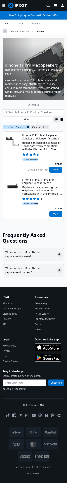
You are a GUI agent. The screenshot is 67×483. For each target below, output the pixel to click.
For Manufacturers (45, 318)
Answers (35, 23)
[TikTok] (8, 415)
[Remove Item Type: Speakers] (28, 127)
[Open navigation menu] (4, 5)
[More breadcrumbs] (5, 31)
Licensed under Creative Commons (33, 467)
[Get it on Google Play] (48, 358)
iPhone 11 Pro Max (20, 31)
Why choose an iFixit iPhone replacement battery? (22, 270)
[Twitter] (21, 415)
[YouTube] (34, 415)
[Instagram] (27, 415)
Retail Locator (42, 313)
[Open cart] (55, 5)
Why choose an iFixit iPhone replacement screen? (22, 254)
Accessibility (9, 345)
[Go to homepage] (19, 5)
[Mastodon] (40, 415)
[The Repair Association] (59, 415)
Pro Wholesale (42, 308)
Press (38, 324)
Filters (27, 119)
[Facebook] (14, 415)
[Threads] (53, 415)
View (55, 169)
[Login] (62, 5)
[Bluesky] (46, 415)
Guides (21, 23)
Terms (6, 356)
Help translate (31, 405)
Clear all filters (40, 127)
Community (41, 303)
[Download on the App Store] (48, 347)
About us (7, 303)
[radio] (56, 119)
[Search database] (48, 5)
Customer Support (13, 308)
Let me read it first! (16, 388)
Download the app (47, 339)
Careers (7, 318)
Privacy (6, 350)
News (38, 329)
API (4, 324)
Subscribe (56, 382)
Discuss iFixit (10, 313)
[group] (59, 119)
